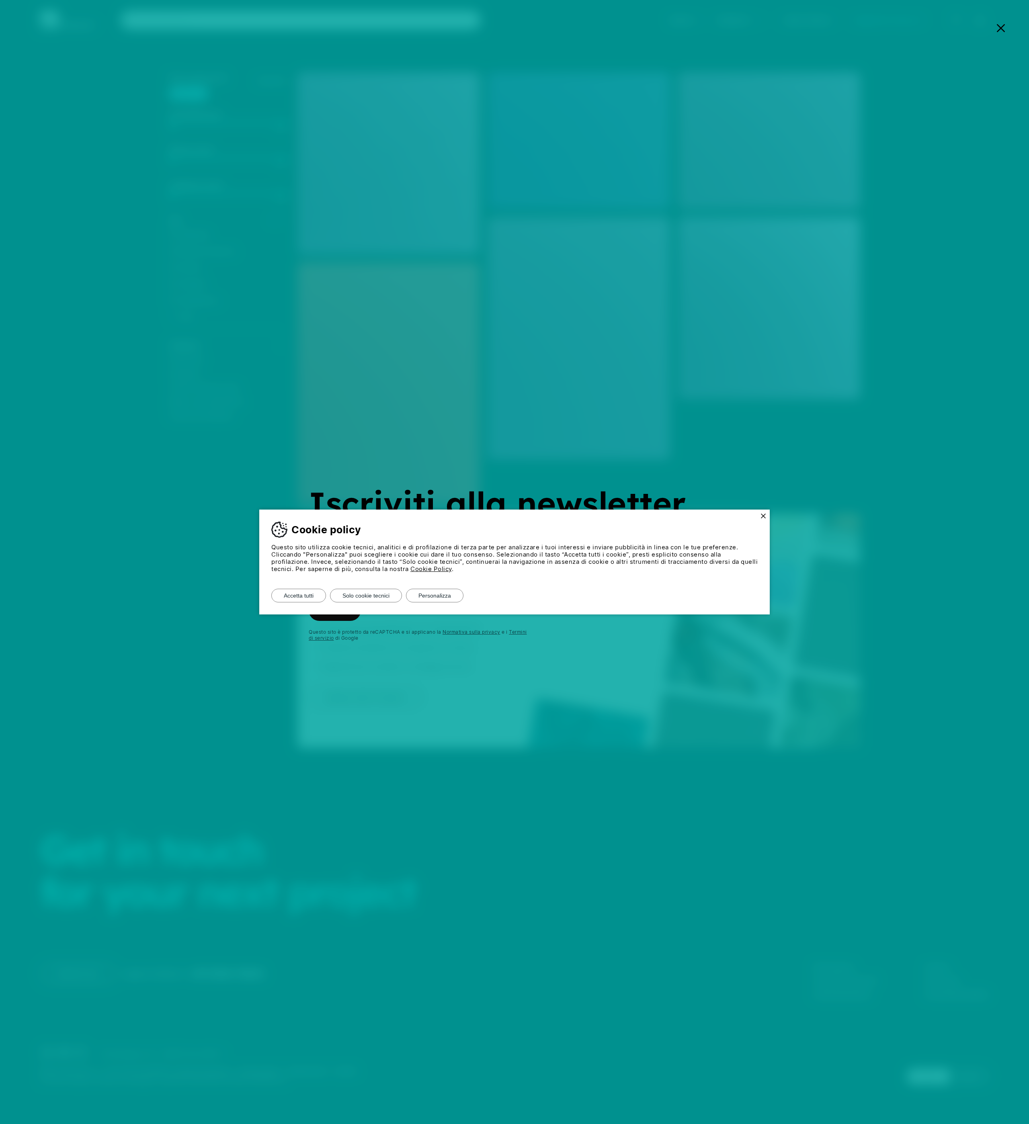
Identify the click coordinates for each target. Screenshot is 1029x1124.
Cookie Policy (431, 569)
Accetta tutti (299, 595)
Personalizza (434, 595)
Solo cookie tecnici (365, 595)
